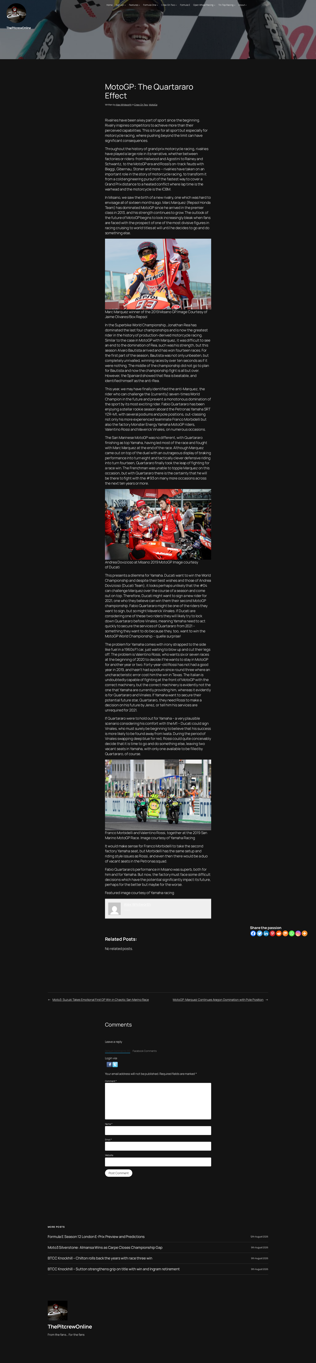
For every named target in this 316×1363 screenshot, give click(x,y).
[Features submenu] (139, 5)
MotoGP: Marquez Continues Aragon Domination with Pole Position (218, 1000)
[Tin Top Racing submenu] (234, 5)
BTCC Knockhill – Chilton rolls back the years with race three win (100, 1258)
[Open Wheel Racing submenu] (214, 5)
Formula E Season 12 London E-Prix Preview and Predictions (96, 1237)
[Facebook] (253, 933)
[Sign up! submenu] (125, 5)
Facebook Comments (145, 1051)
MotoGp (153, 104)
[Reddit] (279, 933)
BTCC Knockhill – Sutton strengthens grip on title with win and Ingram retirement (114, 1269)
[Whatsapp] (292, 933)
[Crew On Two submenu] (176, 5)
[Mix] (285, 933)
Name (108, 1123)
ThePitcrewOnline (18, 28)
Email (108, 1139)
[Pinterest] (272, 933)
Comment (111, 1081)
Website (109, 1155)
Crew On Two (141, 104)
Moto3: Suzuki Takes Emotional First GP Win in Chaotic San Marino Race (101, 1000)
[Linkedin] (266, 933)
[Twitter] (260, 933)
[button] (110, 1064)
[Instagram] (298, 933)
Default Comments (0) (117, 1051)
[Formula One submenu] (157, 5)
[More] (304, 933)
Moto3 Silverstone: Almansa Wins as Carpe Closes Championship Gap (105, 1247)
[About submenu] (246, 5)
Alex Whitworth (124, 104)
